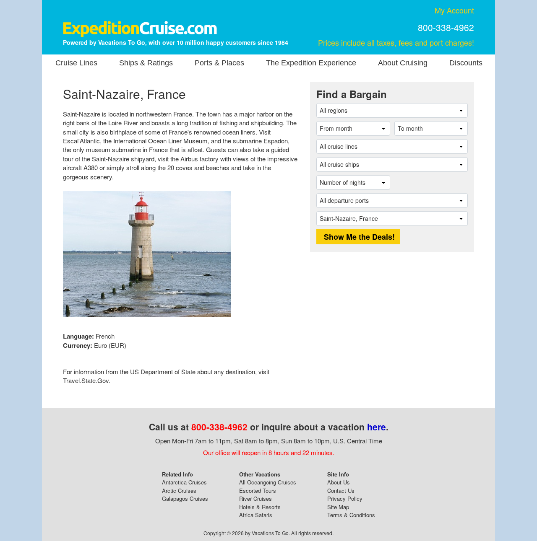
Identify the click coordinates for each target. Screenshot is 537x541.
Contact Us (341, 490)
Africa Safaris (255, 515)
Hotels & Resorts (260, 507)
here (376, 426)
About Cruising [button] (403, 63)
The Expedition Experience (311, 63)
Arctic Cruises (179, 490)
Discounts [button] (465, 63)
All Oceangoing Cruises (267, 482)
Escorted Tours (257, 490)
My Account (454, 10)
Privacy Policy (344, 498)
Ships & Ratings (146, 63)
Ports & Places (219, 63)
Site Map (338, 507)
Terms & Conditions (351, 515)
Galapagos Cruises (185, 498)
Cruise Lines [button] (76, 63)
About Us (338, 482)
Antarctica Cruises (184, 482)
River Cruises (255, 498)
